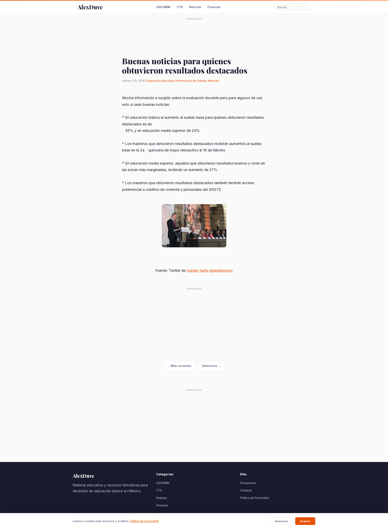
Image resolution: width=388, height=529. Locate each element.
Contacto (246, 490)
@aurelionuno (221, 270)
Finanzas (214, 7)
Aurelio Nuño (198, 270)
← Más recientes (179, 365)
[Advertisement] (194, 31)
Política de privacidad (144, 521)
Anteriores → (211, 365)
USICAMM (163, 7)
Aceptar (305, 521)
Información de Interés (191, 81)
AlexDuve (90, 7)
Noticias (195, 7)
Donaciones (248, 483)
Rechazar (281, 521)
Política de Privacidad (254, 498)
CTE (180, 7)
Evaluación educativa (160, 81)
